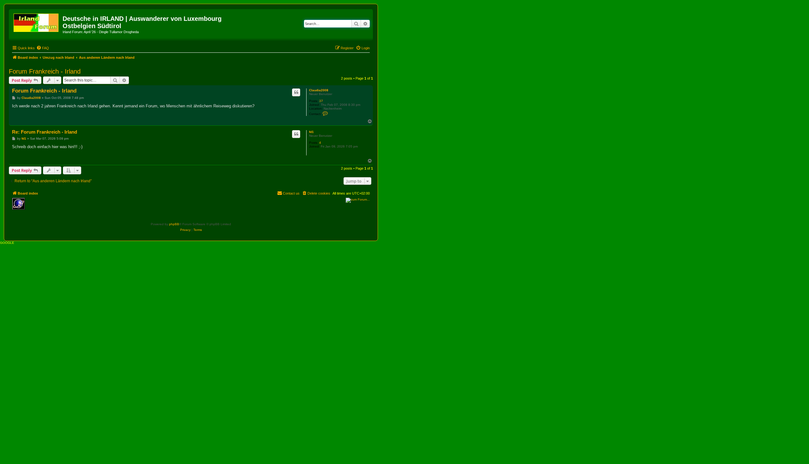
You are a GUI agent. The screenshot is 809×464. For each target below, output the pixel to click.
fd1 (311, 132)
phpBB (174, 224)
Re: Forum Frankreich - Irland (44, 132)
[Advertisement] (73, 207)
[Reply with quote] (296, 92)
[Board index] (36, 21)
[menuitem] (42, 48)
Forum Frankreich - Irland (45, 71)
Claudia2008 (318, 90)
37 (321, 101)
